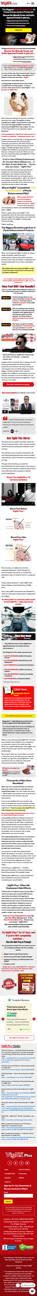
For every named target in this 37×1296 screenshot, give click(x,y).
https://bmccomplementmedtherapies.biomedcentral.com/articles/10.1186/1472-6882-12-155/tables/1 (18, 1128)
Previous (2, 1019)
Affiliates (21, 1178)
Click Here (20, 690)
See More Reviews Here (19, 1038)
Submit (8, 1201)
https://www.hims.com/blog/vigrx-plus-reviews (16, 1120)
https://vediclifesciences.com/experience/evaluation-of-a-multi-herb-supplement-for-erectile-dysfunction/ (18, 1060)
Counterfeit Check (9, 1174)
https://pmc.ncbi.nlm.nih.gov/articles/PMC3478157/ (18, 1069)
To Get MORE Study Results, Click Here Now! (18, 716)
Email (6, 1192)
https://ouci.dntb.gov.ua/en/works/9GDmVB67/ (16, 1077)
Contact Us (7, 1182)
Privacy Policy (23, 1174)
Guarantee (7, 1178)
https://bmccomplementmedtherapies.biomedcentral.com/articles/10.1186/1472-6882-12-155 (18, 1138)
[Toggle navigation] (30, 3)
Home (6, 1169)
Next (34, 1019)
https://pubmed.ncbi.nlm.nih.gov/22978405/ (15, 1085)
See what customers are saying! (18, 384)
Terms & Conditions (24, 1169)
